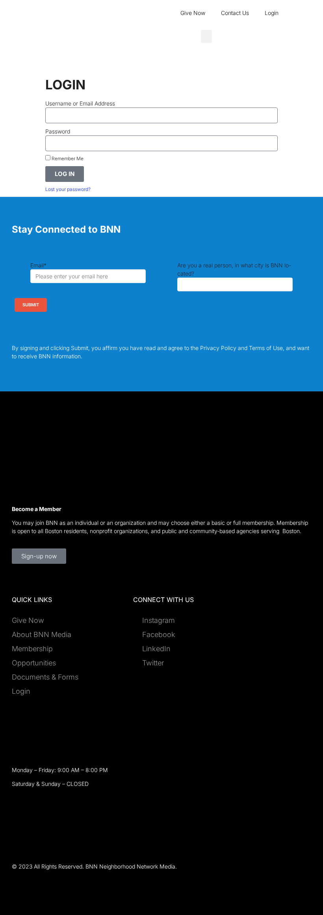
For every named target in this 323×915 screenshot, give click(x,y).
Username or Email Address (80, 103)
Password (57, 131)
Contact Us (235, 12)
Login (271, 12)
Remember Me (67, 158)
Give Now (192, 12)
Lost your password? (68, 189)
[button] (206, 36)
